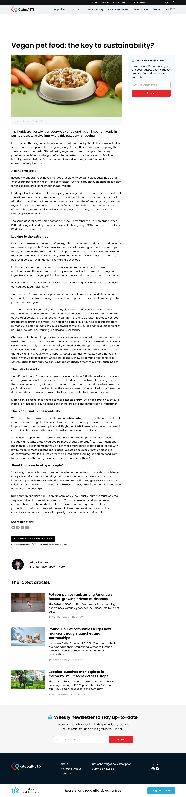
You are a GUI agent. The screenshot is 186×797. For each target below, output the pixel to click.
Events (156, 9)
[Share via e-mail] (13, 527)
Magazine (59, 9)
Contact (156, 2)
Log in (166, 2)
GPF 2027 (170, 9)
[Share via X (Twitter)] (22, 527)
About (64, 764)
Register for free (161, 790)
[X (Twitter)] (157, 768)
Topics (73, 9)
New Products (140, 9)
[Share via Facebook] (27, 527)
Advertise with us (141, 2)
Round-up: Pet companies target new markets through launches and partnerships (80, 633)
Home (94, 2)
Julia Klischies (23, 121)
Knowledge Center (118, 9)
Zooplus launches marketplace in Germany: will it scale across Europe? (79, 674)
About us (105, 2)
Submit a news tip (103, 768)
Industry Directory (93, 9)
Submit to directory (121, 2)
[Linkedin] (153, 768)
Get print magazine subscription (112, 764)
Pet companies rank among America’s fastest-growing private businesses (80, 596)
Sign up (151, 93)
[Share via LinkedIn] (18, 527)
